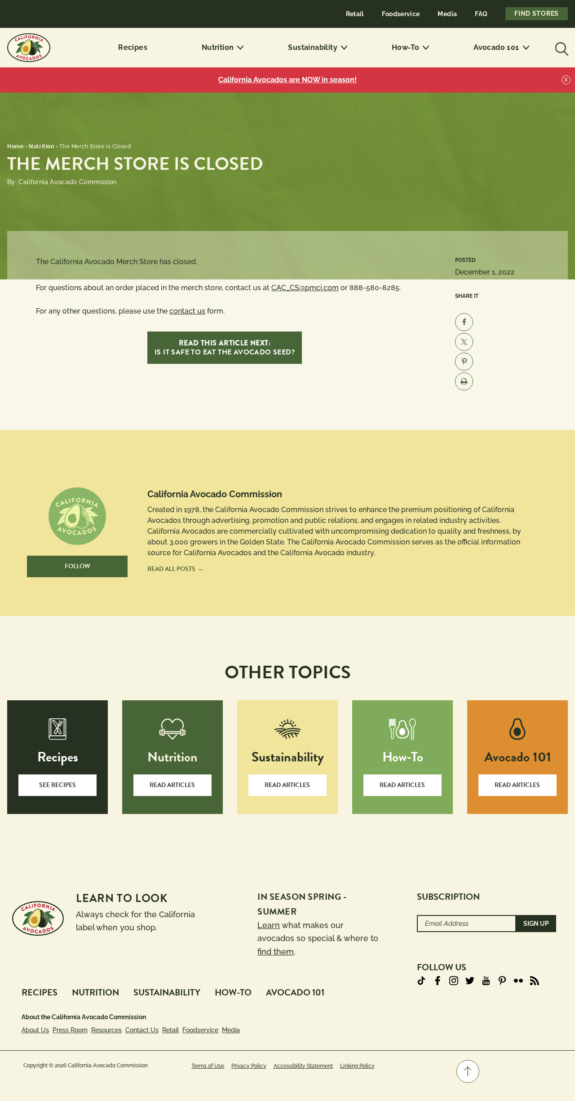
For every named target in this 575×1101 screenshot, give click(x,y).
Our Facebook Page (437, 980)
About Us (35, 1030)
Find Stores (536, 13)
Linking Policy (357, 1066)
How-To (405, 47)
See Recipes (57, 785)
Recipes (132, 47)
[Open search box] (560, 47)
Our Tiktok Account (421, 980)
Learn (268, 925)
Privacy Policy (248, 1066)
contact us (187, 311)
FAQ (481, 14)
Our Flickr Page (518, 980)
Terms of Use (207, 1066)
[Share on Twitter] (464, 342)
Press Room (70, 1030)
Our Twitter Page (469, 980)
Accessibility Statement (303, 1066)
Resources (106, 1030)
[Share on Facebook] (464, 322)
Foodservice (401, 14)
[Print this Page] (464, 381)
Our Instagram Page (453, 980)
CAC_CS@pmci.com (305, 287)
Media (447, 14)
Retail (355, 14)
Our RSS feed (534, 980)
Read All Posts (171, 569)
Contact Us (142, 1030)
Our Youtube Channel (486, 980)
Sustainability (312, 47)
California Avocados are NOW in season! (287, 79)
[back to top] (468, 1071)
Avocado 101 (496, 47)
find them (275, 951)
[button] (468, 1071)
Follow (77, 566)
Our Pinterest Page (502, 980)
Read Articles (172, 785)
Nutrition (218, 47)
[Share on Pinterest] (464, 362)
